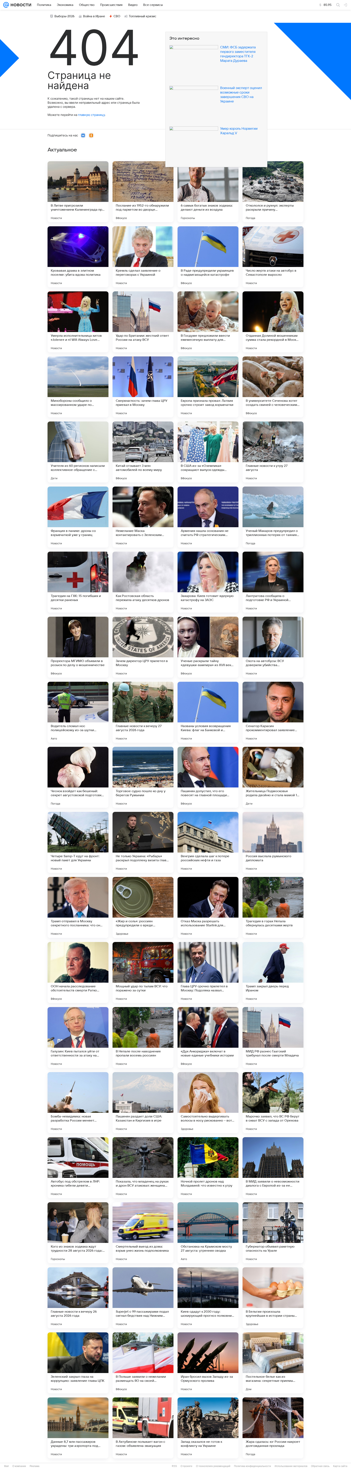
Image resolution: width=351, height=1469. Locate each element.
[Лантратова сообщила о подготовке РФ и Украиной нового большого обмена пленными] (273, 582)
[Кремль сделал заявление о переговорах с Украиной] (143, 256)
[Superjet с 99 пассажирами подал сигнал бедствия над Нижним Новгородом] (143, 1297)
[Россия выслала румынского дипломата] (273, 842)
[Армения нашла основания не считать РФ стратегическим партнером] (208, 517)
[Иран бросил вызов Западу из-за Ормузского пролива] (208, 1362)
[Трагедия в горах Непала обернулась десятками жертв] (273, 907)
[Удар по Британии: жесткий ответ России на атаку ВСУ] (143, 321)
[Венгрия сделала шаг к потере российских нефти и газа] (208, 842)
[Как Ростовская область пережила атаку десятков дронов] (143, 582)
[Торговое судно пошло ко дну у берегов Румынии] (143, 777)
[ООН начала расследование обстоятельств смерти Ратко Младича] (78, 972)
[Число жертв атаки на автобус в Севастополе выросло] (273, 256)
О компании (19, 1466)
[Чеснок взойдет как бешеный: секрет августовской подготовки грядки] (78, 777)
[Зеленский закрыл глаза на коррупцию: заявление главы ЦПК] (78, 1362)
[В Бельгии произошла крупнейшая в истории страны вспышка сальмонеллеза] (273, 1297)
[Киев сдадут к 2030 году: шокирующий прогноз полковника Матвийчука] (208, 1297)
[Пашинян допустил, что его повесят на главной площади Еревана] (208, 777)
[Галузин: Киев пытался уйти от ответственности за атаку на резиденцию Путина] (78, 1037)
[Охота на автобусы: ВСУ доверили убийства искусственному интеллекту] (273, 647)
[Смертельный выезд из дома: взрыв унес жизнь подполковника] (143, 1232)
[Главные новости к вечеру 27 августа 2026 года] (143, 712)
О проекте (186, 1466)
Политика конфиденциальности (252, 1466)
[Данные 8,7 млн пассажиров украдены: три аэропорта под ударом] (78, 1427)
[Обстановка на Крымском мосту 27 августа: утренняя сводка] (208, 1232)
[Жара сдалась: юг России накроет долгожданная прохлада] (273, 1427)
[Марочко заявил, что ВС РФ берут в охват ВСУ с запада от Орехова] (273, 1102)
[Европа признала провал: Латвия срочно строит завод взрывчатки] (208, 386)
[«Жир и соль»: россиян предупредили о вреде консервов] (143, 907)
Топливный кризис (142, 16)
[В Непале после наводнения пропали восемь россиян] (143, 1037)
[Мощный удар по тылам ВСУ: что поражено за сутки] (143, 972)
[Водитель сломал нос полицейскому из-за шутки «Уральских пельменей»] (78, 712)
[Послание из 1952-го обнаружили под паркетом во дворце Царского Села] (143, 191)
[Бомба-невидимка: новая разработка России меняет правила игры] (78, 1102)
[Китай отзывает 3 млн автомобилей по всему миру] (143, 451)
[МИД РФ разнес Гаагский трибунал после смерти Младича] (273, 1037)
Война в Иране (94, 16)
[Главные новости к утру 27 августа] (273, 451)
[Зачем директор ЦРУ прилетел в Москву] (143, 647)
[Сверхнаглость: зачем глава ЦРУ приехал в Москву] (143, 386)
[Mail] (6, 5)
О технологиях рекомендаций (213, 1466)
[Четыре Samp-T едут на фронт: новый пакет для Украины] (78, 842)
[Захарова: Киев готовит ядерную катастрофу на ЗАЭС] (208, 582)
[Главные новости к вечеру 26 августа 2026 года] (78, 1297)
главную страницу (91, 115)
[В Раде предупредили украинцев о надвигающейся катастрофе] (208, 256)
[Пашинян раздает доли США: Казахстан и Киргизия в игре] (143, 1102)
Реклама (34, 1466)
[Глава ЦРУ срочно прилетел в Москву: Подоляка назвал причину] (208, 972)
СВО (117, 16)
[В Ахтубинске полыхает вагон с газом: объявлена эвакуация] (143, 1427)
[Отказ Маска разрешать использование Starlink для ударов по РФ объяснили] (208, 907)
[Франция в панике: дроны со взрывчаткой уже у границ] (78, 517)
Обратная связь (320, 1466)
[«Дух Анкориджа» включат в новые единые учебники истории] (208, 1037)
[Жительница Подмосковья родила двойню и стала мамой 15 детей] (273, 777)
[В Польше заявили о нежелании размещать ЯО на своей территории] (143, 1362)
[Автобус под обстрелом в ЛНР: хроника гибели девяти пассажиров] (78, 1167)
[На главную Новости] (20, 5)
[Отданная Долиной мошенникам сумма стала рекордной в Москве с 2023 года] (273, 321)
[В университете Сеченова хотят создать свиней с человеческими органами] (273, 386)
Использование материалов (291, 1466)
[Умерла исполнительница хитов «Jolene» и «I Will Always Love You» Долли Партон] (78, 321)
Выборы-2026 (64, 16)
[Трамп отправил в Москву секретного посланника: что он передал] (78, 907)
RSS (174, 1466)
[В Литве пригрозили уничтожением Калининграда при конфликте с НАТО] (78, 191)
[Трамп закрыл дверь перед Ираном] (273, 972)
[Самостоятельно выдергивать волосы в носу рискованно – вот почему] (208, 1102)
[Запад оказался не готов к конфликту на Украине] (208, 1427)
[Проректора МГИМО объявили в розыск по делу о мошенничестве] (78, 647)
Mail (6, 1466)
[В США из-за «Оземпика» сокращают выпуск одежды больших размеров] (208, 451)
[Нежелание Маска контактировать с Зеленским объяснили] (143, 517)
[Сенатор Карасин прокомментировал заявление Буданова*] (273, 712)
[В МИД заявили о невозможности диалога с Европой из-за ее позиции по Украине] (273, 1167)
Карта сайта (340, 1466)
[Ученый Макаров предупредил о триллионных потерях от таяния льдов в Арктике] (273, 517)
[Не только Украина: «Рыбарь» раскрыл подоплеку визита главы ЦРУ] (143, 842)
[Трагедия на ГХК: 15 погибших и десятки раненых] (78, 582)
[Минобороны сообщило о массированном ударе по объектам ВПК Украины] (78, 386)
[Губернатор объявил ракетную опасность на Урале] (273, 1232)
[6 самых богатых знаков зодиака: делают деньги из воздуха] (208, 191)
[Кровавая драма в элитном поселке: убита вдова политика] (78, 256)
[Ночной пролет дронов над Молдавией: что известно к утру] (208, 1167)
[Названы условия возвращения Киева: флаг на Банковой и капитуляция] (208, 712)
